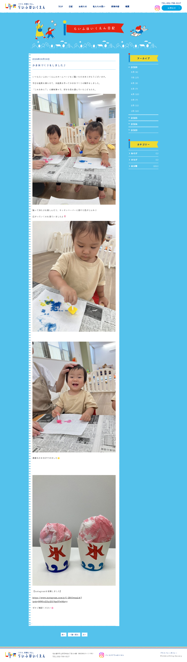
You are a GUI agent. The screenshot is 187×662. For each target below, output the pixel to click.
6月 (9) (134, 83)
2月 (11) (135, 105)
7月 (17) (135, 77)
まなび (134, 159)
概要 (127, 6)
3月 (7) (134, 99)
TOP (60, 6)
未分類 (134, 166)
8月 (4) (134, 71)
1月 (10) (135, 110)
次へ (84, 634)
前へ (63, 634)
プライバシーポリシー (168, 653)
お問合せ (172, 7)
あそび (134, 153)
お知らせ (83, 6)
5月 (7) (134, 88)
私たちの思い (99, 6)
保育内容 (115, 6)
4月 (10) (135, 94)
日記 (71, 6)
